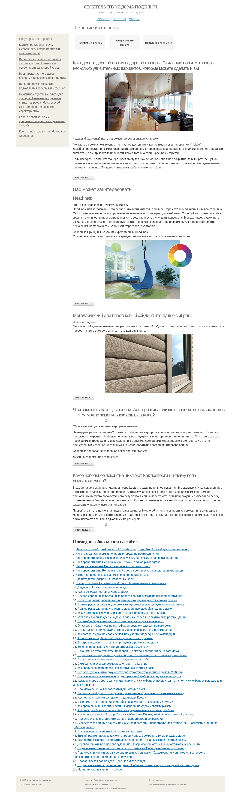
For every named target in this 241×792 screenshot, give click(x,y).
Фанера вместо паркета (124, 42)
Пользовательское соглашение (107, 780)
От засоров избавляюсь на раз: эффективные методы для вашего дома (124, 625)
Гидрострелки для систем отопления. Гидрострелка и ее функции (120, 719)
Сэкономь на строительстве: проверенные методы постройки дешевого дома (128, 651)
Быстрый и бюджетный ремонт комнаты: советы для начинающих (120, 621)
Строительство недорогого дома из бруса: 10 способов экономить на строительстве (132, 655)
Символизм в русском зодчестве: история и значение (112, 663)
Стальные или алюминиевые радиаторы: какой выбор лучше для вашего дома (129, 676)
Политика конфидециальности (98, 784)
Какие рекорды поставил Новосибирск (102, 592)
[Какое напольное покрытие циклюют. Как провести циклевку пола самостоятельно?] (149, 524)
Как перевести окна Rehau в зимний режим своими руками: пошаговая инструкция (130, 570)
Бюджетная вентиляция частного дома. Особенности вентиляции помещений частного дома (138, 765)
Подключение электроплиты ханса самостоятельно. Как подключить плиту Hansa (130, 748)
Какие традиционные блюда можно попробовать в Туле (112, 575)
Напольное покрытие (158, 42)
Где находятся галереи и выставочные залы (105, 579)
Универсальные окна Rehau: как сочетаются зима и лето (113, 566)
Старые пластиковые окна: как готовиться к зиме (109, 731)
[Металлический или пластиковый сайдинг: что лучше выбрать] (149, 363)
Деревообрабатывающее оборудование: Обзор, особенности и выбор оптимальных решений (138, 744)
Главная (103, 18)
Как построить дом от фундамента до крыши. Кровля (112, 697)
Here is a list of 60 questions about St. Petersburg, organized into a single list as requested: (132, 549)
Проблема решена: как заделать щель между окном (111, 689)
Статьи (134, 18)
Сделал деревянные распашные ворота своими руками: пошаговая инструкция (129, 596)
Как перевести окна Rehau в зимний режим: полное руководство (118, 562)
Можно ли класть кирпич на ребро (99, 769)
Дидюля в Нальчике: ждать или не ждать (103, 587)
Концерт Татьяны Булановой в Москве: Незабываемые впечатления (121, 583)
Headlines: (82, 198)
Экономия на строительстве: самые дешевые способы (113, 659)
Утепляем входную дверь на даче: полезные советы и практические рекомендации (131, 617)
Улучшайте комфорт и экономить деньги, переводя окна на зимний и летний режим (131, 740)
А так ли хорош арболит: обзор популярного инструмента (115, 638)
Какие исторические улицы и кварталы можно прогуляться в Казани (121, 613)
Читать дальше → (83, 177)
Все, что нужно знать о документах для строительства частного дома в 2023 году (130, 672)
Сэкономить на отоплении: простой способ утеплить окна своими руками (125, 702)
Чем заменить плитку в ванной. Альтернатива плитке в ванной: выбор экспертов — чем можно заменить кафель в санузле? (149, 412)
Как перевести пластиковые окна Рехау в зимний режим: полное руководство (127, 558)
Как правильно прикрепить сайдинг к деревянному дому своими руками (124, 706)
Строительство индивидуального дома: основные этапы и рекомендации (125, 630)
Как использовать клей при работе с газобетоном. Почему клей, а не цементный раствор (135, 714)
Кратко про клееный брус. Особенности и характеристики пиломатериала (39, 49)
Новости (119, 18)
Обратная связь (155, 780)
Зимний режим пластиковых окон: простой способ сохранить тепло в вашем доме (131, 735)
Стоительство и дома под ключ (120, 7)
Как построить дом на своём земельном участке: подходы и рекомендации (126, 634)
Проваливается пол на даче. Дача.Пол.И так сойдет (111, 761)
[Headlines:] (149, 269)
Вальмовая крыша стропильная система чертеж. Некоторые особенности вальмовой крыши (40, 63)
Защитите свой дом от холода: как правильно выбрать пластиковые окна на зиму (130, 693)
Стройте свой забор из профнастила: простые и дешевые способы (42, 121)
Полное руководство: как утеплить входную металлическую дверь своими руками (130, 604)
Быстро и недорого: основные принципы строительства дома (117, 642)
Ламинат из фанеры (90, 42)
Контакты (88, 780)
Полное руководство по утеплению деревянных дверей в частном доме (124, 608)
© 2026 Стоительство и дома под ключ (36, 780)
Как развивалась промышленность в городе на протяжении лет (117, 553)
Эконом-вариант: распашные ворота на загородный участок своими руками (127, 600)
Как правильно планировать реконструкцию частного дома (115, 668)
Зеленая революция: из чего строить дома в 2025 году (113, 647)
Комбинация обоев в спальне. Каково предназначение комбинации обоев (125, 710)
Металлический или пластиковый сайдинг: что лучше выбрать (132, 315)
